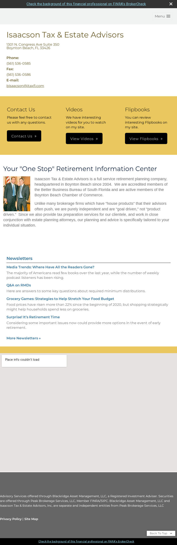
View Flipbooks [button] (144, 139)
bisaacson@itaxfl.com (25, 86)
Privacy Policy (11, 519)
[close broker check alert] (171, 4)
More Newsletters (23, 338)
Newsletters (19, 258)
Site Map (31, 519)
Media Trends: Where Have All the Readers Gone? (50, 267)
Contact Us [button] (21, 136)
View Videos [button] (82, 139)
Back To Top (159, 533)
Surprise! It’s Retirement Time (33, 317)
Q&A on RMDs (18, 285)
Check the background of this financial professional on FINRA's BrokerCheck (86, 4)
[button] (162, 16)
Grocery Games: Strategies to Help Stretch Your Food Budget (60, 299)
